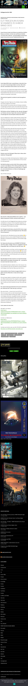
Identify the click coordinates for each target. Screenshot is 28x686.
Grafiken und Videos (5, 595)
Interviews (3, 600)
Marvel (2, 609)
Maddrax (2, 604)
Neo (1, 621)
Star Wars (3, 651)
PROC (2, 635)
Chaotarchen (3, 567)
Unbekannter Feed (6, 552)
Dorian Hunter (4, 579)
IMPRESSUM (3, 676)
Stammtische (3, 646)
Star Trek (2, 649)
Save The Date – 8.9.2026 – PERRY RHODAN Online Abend (13, 521)
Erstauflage (3, 17)
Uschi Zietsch (12, 336)
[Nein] (26, 682)
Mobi (10, 438)
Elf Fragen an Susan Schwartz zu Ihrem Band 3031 (12, 23)
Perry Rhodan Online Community (9, 7)
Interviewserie (14, 17)
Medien (2, 611)
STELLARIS (3, 656)
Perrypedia (3, 628)
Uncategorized (4, 660)
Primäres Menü (26, 6)
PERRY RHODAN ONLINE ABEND (8, 625)
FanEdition (3, 588)
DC (1, 572)
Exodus (2, 583)
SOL (1, 644)
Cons (2, 569)
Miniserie (2, 616)
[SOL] (14, 378)
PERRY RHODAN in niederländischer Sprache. (10, 542)
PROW (2, 637)
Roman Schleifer (14, 27)
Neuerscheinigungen (7, 557)
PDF (5, 438)
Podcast (2, 630)
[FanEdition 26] (6, 450)
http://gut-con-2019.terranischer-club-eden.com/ (12, 328)
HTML (7, 438)
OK (14, 684)
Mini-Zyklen (3, 614)
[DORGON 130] (14, 419)
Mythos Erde (3, 618)
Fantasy (2, 593)
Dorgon (2, 576)
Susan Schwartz (5, 336)
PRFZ (2, 632)
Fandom (2, 586)
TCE (1, 658)
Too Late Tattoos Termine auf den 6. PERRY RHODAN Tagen (13, 514)
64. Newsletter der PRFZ (6, 539)
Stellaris (2, 653)
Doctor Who (3, 574)
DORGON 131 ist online (5, 532)
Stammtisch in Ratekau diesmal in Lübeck (9, 528)
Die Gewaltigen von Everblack (11, 333)
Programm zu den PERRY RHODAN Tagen (9, 546)
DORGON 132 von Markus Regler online (9, 525)
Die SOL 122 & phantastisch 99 (7, 535)
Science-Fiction (4, 18)
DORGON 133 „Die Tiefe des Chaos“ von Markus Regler (12, 518)
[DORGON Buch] (14, 484)
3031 (2, 333)
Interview (8, 17)
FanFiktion (3, 590)
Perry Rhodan (21, 17)
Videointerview (4, 663)
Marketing (3, 607)
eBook (2, 438)
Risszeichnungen (4, 639)
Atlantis (2, 565)
